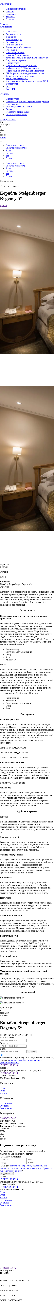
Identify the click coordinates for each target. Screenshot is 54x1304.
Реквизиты (11, 14)
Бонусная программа (16, 60)
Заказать (32, 1052)
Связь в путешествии (16, 114)
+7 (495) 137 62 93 (9, 1065)
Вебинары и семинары (17, 78)
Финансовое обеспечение (18, 47)
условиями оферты (9, 1062)
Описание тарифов (15, 52)
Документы (11, 42)
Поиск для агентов (15, 145)
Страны (4, 24)
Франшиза (11, 37)
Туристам (4, 94)
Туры (2, 1088)
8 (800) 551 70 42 (8, 119)
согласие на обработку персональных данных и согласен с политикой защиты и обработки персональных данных (26, 1168)
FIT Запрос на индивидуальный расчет (25, 73)
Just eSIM (10, 89)
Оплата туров (12, 63)
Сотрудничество (14, 34)
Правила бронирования (17, 55)
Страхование (12, 50)
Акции (9, 158)
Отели (3, 1090)
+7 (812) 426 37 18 (9, 1073)
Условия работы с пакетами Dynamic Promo (27, 57)
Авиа (8, 150)
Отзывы (10, 19)
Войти (3, 137)
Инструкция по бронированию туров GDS (27, 81)
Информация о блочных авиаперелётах (25, 70)
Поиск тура (11, 31)
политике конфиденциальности (24, 1060)
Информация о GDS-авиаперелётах (23, 68)
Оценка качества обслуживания (21, 65)
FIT (7, 155)
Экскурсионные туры (16, 148)
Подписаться (7, 1174)
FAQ (8, 86)
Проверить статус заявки (18, 112)
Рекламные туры (14, 39)
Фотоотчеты (12, 84)
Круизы (9, 153)
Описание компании (16, 9)
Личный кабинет (14, 44)
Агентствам (6, 26)
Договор (10, 109)
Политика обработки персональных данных (27, 101)
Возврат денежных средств (19, 106)
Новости (10, 11)
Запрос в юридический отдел (20, 76)
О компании (6, 4)
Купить (3, 205)
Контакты (10, 16)
